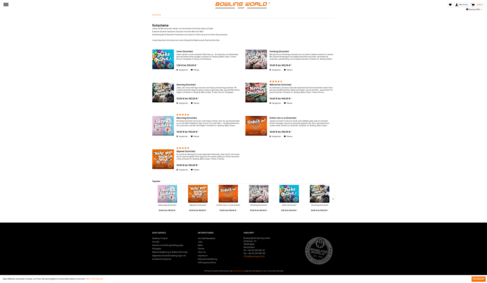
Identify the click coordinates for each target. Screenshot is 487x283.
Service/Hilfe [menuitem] (474, 9)
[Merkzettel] (450, 4)
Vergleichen (183, 70)
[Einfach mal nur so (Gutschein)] (256, 126)
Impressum (203, 255)
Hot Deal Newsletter (206, 238)
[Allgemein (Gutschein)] (163, 159)
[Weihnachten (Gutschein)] (256, 92)
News (200, 245)
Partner (201, 248)
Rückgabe (156, 248)
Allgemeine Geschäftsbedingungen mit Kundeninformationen (169, 257)
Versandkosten (238, 271)
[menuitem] (241, 5)
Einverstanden (478, 279)
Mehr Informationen (94, 279)
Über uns (202, 252)
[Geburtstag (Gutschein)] (163, 126)
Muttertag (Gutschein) (279, 51)
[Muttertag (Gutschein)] (256, 59)
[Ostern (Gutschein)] (163, 59)
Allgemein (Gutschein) (185, 151)
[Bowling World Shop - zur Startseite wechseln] (241, 5)
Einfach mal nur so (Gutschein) (282, 118)
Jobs (200, 242)
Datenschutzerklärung (207, 259)
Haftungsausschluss (207, 262)
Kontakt (155, 242)
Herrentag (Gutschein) (186, 85)
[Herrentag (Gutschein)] (163, 92)
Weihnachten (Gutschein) (280, 85)
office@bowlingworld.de (254, 256)
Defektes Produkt (160, 238)
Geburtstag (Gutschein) (186, 118)
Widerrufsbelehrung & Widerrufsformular (170, 252)
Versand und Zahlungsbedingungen (167, 245)
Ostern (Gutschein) (184, 51)
